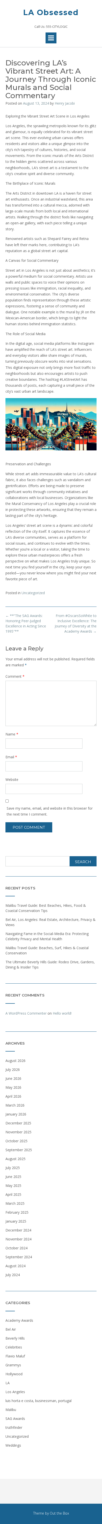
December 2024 (18, 1230)
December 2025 (18, 1123)
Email (11, 757)
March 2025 (15, 1203)
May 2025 (13, 1185)
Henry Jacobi (65, 103)
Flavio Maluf (15, 1356)
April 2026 (13, 1096)
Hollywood (14, 1374)
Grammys (13, 1365)
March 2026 (15, 1105)
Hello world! (62, 1013)
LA (7, 1382)
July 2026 (12, 1069)
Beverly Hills (15, 1338)
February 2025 (16, 1212)
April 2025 (13, 1194)
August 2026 (15, 1060)
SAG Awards (15, 1418)
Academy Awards (19, 1320)
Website (11, 779)
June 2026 (13, 1078)
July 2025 (12, 1167)
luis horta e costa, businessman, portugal (38, 1400)
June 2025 (13, 1176)
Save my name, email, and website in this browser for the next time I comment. (50, 811)
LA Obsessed (51, 12)
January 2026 (15, 1114)
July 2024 (12, 1274)
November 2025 (18, 1132)
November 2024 (18, 1239)
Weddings (13, 1445)
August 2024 (15, 1265)
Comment (15, 676)
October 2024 (16, 1248)
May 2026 (13, 1087)
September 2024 (18, 1257)
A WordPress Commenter (26, 1013)
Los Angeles (15, 1391)
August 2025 (15, 1158)
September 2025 (18, 1149)
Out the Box (59, 1513)
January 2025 (15, 1221)
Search (83, 861)
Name (11, 734)
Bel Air (10, 1329)
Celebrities (13, 1347)
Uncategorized (33, 592)
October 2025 (16, 1141)
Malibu (10, 1409)
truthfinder (13, 1427)
